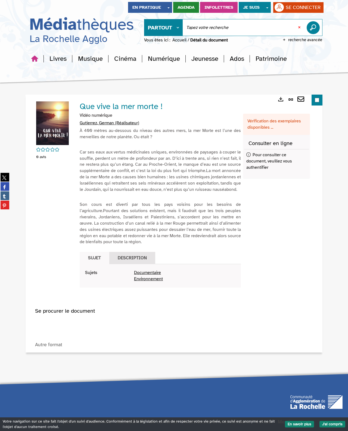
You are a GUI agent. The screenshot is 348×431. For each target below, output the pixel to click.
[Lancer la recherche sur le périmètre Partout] (314, 27)
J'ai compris (332, 424)
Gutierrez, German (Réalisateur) (109, 123)
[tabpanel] (160, 276)
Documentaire (147, 272)
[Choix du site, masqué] (168, 7)
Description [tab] (132, 258)
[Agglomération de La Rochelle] (316, 402)
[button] (58, 58)
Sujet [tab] (94, 258)
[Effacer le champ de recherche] (299, 27)
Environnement (148, 279)
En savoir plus (299, 424)
